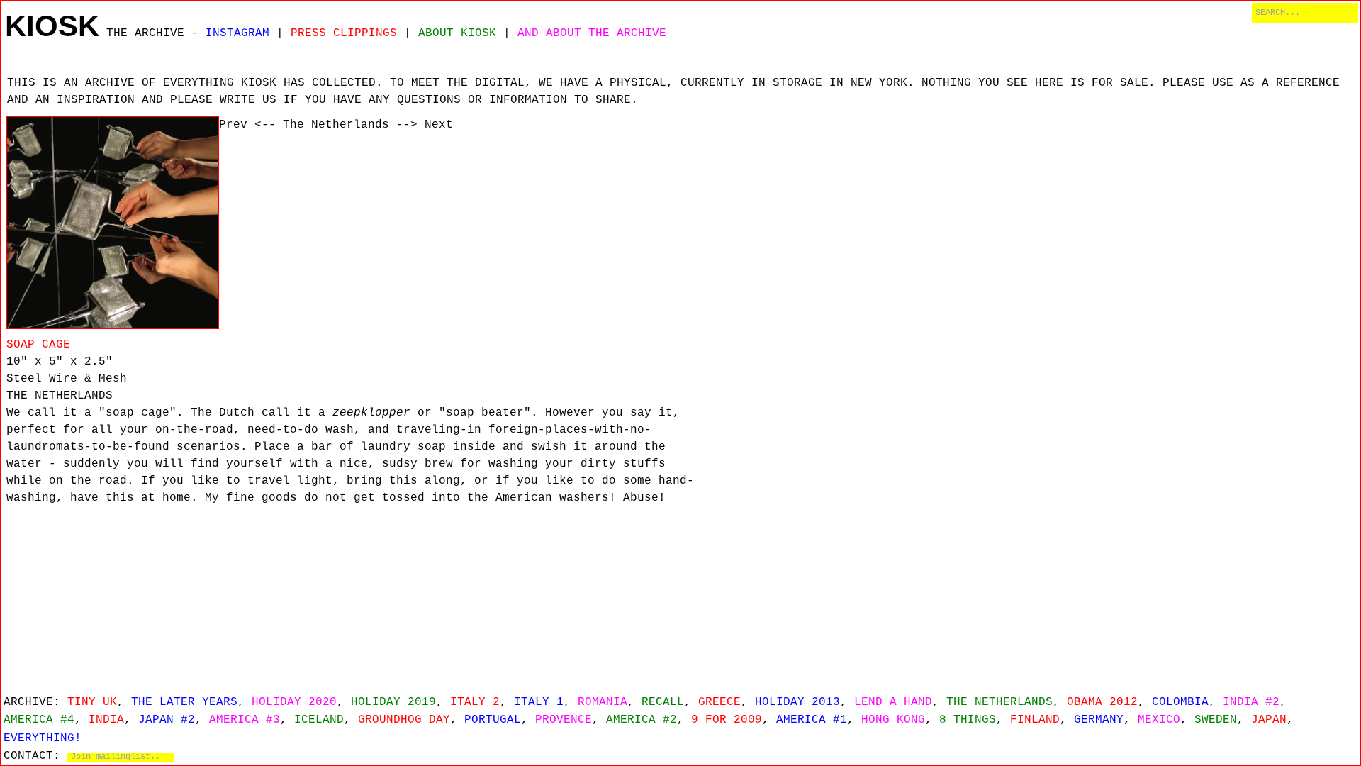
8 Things (967, 720)
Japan (1269, 720)
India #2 (1251, 702)
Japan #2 (166, 720)
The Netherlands (336, 124)
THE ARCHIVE (145, 33)
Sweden (1215, 720)
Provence (563, 720)
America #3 (244, 720)
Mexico (1159, 720)
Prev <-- (247, 124)
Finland (1035, 720)
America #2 (641, 720)
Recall (663, 702)
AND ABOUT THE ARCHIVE (591, 33)
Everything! (43, 738)
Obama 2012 (1102, 702)
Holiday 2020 (294, 702)
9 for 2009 (726, 720)
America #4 (39, 720)
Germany (1099, 720)
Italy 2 (475, 702)
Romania (602, 702)
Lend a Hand (893, 702)
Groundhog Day (404, 720)
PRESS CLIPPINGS (344, 33)
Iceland (319, 720)
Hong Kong (893, 720)
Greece (719, 702)
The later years (184, 702)
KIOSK (52, 26)
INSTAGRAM (237, 33)
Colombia (1180, 702)
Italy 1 (539, 702)
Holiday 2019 (393, 702)
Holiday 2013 (797, 702)
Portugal (492, 720)
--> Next (424, 124)
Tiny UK (92, 702)
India (106, 720)
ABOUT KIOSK (457, 33)
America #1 (811, 720)
